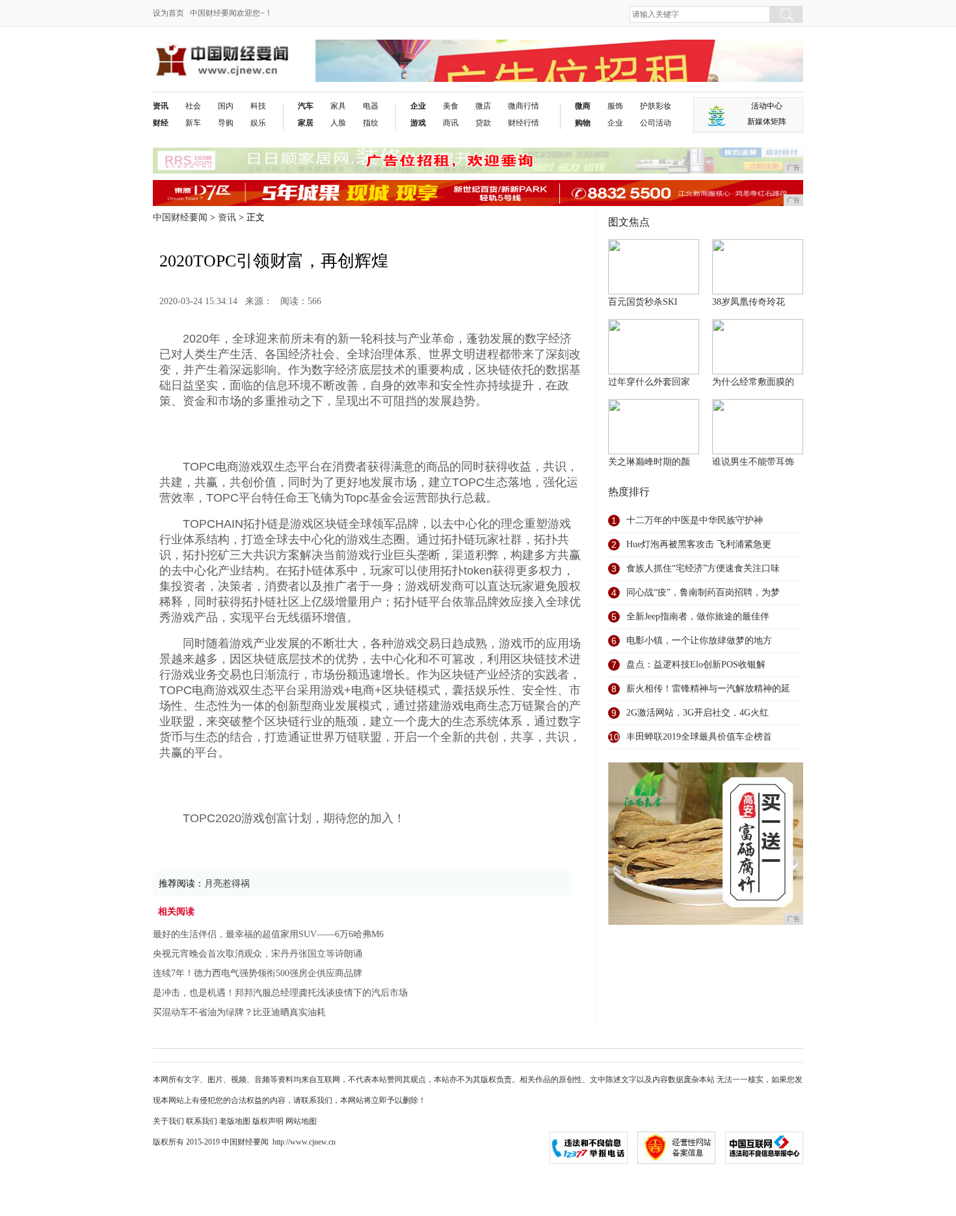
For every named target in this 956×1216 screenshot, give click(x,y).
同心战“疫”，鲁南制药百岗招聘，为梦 (703, 592)
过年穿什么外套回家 (649, 382)
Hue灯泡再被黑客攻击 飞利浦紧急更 (698, 544)
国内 (225, 105)
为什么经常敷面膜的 (753, 382)
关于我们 (168, 1121)
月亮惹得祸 (227, 883)
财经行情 (523, 122)
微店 (483, 105)
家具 (338, 105)
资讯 (160, 105)
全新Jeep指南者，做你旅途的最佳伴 (697, 616)
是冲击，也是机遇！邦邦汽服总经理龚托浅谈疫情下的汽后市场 (280, 993)
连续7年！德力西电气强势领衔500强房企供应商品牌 (257, 973)
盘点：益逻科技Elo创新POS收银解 (695, 664)
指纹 (370, 122)
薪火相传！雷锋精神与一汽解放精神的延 (708, 688)
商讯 (450, 122)
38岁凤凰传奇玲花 (748, 302)
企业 (418, 105)
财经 (160, 122)
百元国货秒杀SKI (643, 302)
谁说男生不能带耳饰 (753, 462)
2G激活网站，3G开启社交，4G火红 (697, 713)
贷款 (483, 122)
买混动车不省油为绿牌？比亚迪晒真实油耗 (239, 1012)
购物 (583, 122)
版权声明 (268, 1121)
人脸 (338, 122)
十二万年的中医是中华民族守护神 (694, 520)
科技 (258, 105)
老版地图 (234, 1121)
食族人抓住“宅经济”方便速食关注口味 (703, 568)
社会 (193, 105)
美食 (450, 105)
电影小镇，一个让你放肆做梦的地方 (699, 640)
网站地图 (301, 1121)
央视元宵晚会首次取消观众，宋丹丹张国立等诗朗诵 (257, 954)
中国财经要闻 (180, 217)
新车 (193, 122)
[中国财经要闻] (221, 50)
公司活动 (655, 122)
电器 (370, 105)
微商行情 (523, 105)
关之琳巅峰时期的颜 (649, 462)
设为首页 (168, 13)
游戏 (418, 122)
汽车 (305, 105)
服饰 (615, 105)
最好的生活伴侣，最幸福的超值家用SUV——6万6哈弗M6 (268, 934)
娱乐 (258, 122)
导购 (225, 122)
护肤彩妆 (655, 105)
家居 (305, 122)
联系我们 (201, 1121)
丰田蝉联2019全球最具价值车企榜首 (699, 737)
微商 (583, 105)
